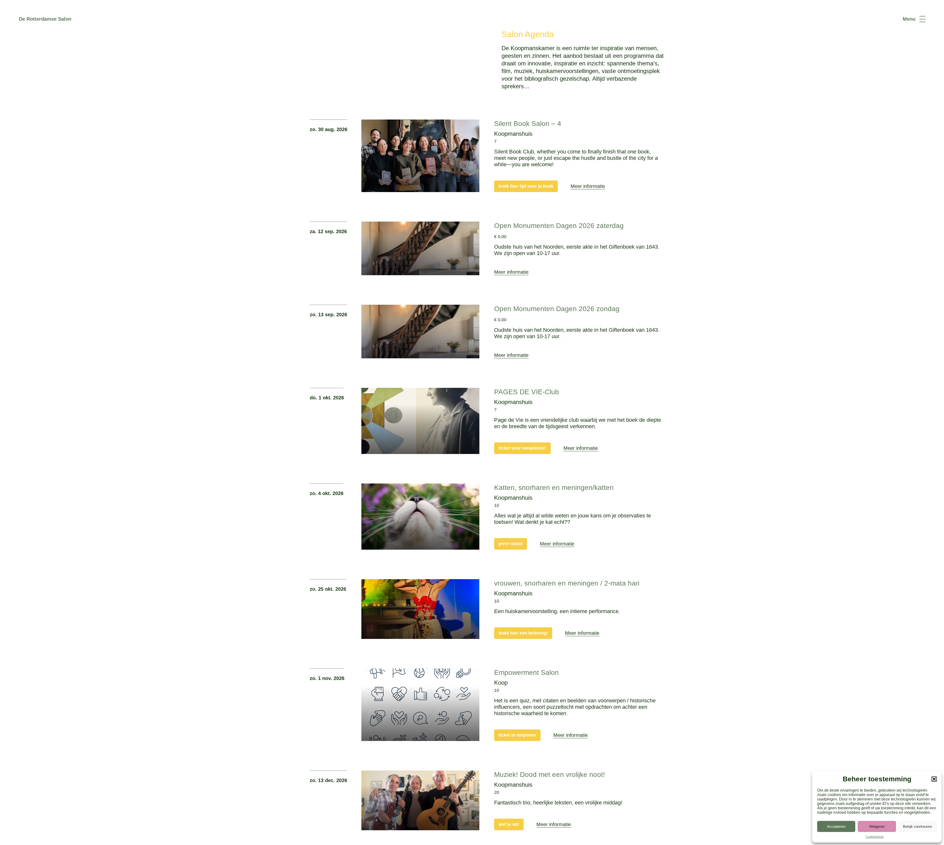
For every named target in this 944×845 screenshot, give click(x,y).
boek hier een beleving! (523, 633)
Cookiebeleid (875, 837)
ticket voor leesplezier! (522, 448)
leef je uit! (509, 824)
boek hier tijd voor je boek (526, 186)
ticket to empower (517, 735)
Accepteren (836, 826)
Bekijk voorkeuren (917, 826)
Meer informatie (588, 186)
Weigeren (877, 826)
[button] (934, 779)
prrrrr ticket (511, 543)
